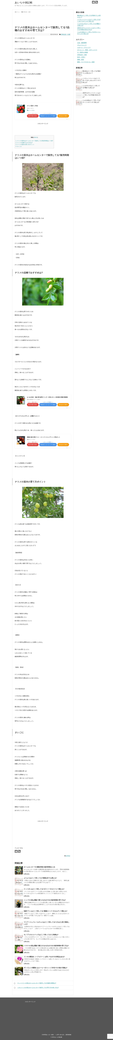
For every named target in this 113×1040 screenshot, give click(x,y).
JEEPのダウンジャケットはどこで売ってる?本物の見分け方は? (92, 95)
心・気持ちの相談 (82, 52)
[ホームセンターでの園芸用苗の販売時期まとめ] (19, 870)
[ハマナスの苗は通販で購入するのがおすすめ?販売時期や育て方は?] (19, 949)
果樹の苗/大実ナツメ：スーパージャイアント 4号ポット (43, 437)
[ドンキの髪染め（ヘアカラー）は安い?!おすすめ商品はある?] (19, 960)
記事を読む (27, 874)
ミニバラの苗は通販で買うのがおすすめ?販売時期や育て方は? (45, 900)
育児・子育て (81, 57)
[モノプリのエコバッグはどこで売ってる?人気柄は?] (19, 938)
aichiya (68, 855)
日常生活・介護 (65, 34)
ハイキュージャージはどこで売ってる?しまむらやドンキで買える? (92, 80)
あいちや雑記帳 (23, 2)
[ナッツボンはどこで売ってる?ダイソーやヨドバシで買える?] (19, 892)
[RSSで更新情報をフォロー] (96, 2)
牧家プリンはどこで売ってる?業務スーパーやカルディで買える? (45, 911)
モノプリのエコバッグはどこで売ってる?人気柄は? (41, 934)
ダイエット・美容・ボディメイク (87, 50)
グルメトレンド (82, 45)
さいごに (19, 146)
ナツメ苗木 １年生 (32, 105)
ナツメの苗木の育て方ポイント (25, 144)
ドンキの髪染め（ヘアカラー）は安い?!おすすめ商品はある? (44, 957)
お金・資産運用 (82, 42)
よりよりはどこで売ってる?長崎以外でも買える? (40, 878)
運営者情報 (68, 1034)
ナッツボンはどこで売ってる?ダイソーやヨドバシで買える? (44, 889)
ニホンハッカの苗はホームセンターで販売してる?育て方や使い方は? (38, 987)
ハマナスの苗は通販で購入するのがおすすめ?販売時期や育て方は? (46, 945)
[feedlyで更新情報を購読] (93, 2)
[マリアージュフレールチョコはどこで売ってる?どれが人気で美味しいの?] (19, 925)
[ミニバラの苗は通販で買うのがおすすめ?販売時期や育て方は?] (19, 903)
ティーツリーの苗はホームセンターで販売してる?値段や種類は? (36, 983)
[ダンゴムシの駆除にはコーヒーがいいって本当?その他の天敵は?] (19, 971)
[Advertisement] (43, 18)
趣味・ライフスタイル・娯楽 (85, 62)
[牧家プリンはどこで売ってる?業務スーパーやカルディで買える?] (19, 914)
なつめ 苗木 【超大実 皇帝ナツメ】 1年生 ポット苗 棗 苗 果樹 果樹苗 (47, 397)
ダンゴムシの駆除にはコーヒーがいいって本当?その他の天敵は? (45, 968)
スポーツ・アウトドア (83, 47)
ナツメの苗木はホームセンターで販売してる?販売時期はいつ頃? (34, 140)
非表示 (35, 137)
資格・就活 (80, 59)
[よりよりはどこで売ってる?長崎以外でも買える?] (19, 881)
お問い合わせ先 (60, 1034)
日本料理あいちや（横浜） (48, 1034)
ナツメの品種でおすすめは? (24, 142)
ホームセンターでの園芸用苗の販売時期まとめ (39, 867)
